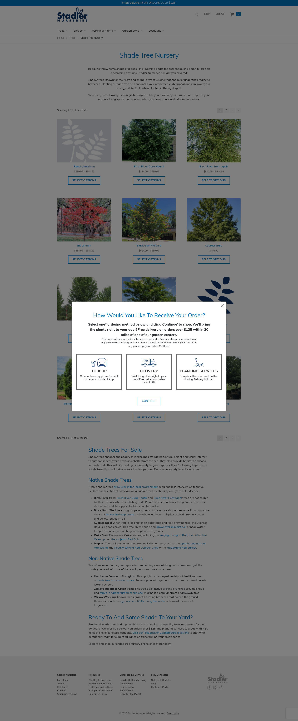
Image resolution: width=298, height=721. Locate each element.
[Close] (222, 305)
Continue (149, 401)
